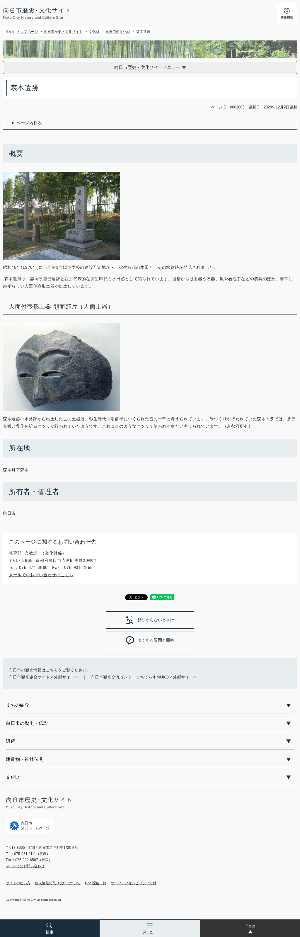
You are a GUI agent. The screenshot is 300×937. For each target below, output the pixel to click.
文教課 (31, 553)
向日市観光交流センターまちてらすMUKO (130, 677)
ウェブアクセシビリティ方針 (133, 883)
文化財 (94, 32)
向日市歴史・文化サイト (63, 32)
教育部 (15, 553)
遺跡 (10, 741)
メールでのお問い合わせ (25, 866)
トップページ (27, 32)
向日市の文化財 (117, 32)
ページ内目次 (29, 122)
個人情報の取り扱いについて (58, 883)
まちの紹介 (17, 705)
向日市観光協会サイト (29, 677)
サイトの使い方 (18, 883)
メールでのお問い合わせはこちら (41, 574)
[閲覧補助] (287, 13)
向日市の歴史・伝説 (27, 723)
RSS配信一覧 (95, 883)
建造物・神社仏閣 (24, 759)
